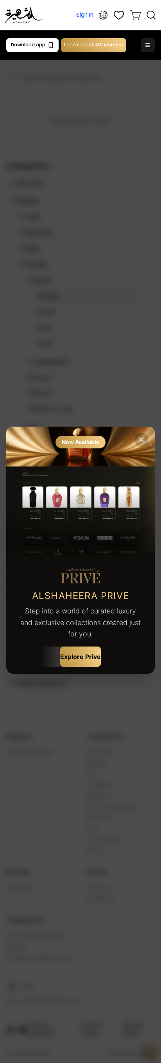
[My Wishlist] (119, 15)
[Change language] (102, 15)
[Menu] (148, 45)
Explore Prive (80, 657)
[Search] (151, 15)
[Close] (141, 440)
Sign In (84, 15)
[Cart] (135, 15)
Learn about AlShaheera (93, 44)
